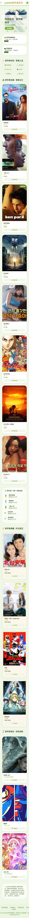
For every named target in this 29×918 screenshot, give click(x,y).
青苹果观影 (9, 28)
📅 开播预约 (14, 780)
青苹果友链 (21, 907)
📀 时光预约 (14, 576)
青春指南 (12, 907)
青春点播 (6, 41)
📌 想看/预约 (14, 129)
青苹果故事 (4, 907)
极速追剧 (6, 52)
